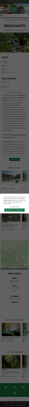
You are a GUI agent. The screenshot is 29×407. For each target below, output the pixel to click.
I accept (20, 210)
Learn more (15, 207)
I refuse (10, 210)
